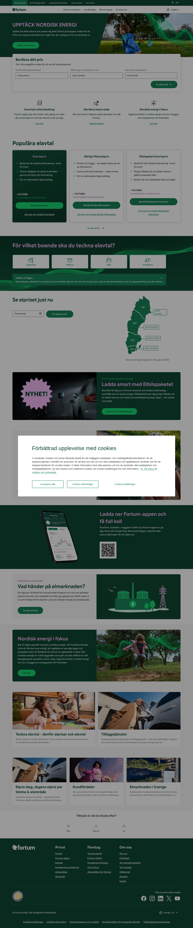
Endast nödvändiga (83, 484)
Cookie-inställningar (124, 484)
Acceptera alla (47, 484)
